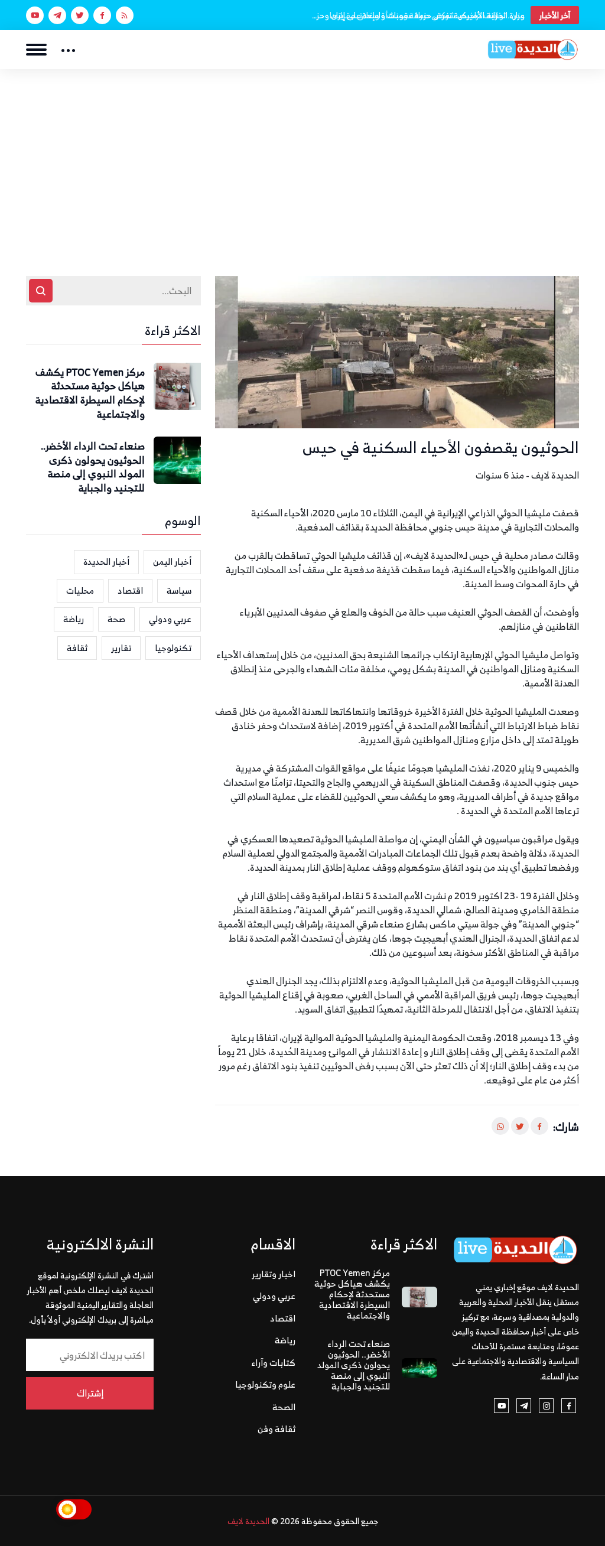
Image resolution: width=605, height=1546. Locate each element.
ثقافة (77, 648)
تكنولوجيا (173, 648)
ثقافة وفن (276, 1429)
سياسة (179, 590)
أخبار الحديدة (106, 561)
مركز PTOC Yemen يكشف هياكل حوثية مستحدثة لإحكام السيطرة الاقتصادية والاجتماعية (90, 394)
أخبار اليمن (172, 561)
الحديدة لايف (248, 1521)
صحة (116, 619)
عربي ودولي (170, 619)
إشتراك (90, 1393)
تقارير (121, 648)
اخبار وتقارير (273, 1274)
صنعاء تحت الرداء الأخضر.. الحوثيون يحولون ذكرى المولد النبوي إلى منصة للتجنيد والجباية (93, 468)
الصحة (283, 1407)
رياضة (73, 619)
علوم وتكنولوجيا (265, 1384)
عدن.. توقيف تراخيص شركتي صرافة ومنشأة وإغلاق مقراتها (427, 15)
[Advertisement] (302, 157)
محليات (80, 590)
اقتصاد (130, 590)
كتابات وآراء (273, 1363)
